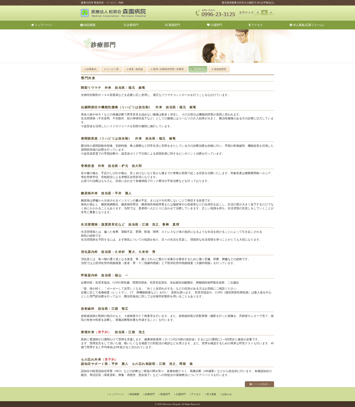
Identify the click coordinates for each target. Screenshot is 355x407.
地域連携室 (219, 69)
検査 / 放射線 (135, 69)
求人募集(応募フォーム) (308, 25)
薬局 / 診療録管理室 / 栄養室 (168, 69)
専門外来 (198, 69)
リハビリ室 (112, 69)
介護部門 (216, 25)
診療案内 (91, 69)
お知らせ (227, 394)
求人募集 (211, 394)
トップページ (43, 25)
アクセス (256, 25)
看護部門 (174, 25)
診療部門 (132, 25)
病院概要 (90, 25)
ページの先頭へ (261, 384)
